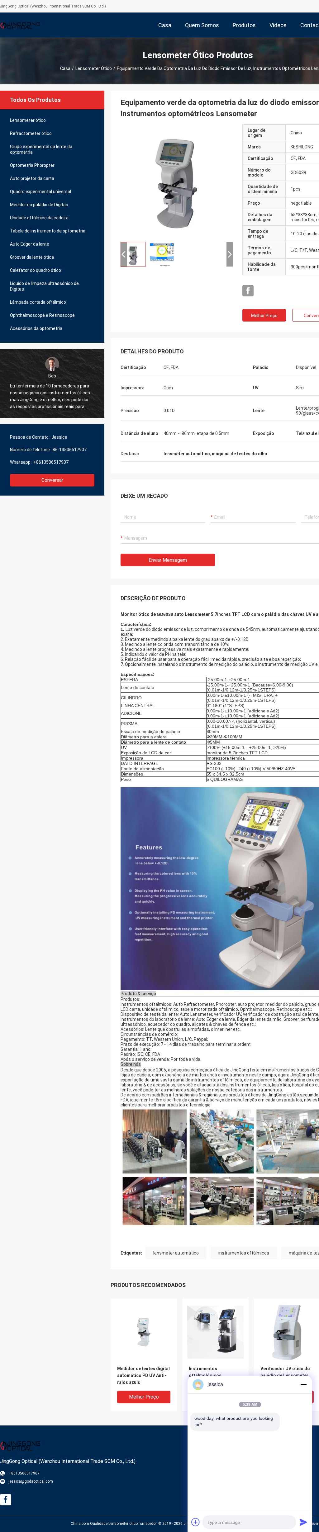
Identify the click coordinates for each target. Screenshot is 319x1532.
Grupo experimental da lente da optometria (41, 149)
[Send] (303, 1522)
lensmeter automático (176, 1252)
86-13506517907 (70, 449)
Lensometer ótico (93, 68)
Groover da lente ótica (32, 257)
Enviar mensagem (168, 560)
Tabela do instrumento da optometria (47, 230)
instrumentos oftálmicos (243, 1252)
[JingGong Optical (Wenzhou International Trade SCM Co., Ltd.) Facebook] (248, 291)
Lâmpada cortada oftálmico (38, 302)
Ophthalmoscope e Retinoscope (42, 315)
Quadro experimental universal (40, 191)
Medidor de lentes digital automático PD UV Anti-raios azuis (143, 1375)
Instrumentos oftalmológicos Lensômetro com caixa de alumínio (212, 1376)
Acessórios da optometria (36, 328)
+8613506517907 (51, 462)
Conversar (52, 480)
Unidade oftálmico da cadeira (39, 217)
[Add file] (195, 1522)
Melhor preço (264, 315)
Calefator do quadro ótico (35, 270)
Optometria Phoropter (32, 165)
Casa (65, 68)
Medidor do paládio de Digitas (39, 204)
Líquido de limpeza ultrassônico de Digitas (44, 286)
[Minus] (303, 1384)
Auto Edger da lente (29, 244)
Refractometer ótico (31, 133)
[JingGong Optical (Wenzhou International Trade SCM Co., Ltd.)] (20, 24)
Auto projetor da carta (32, 178)
